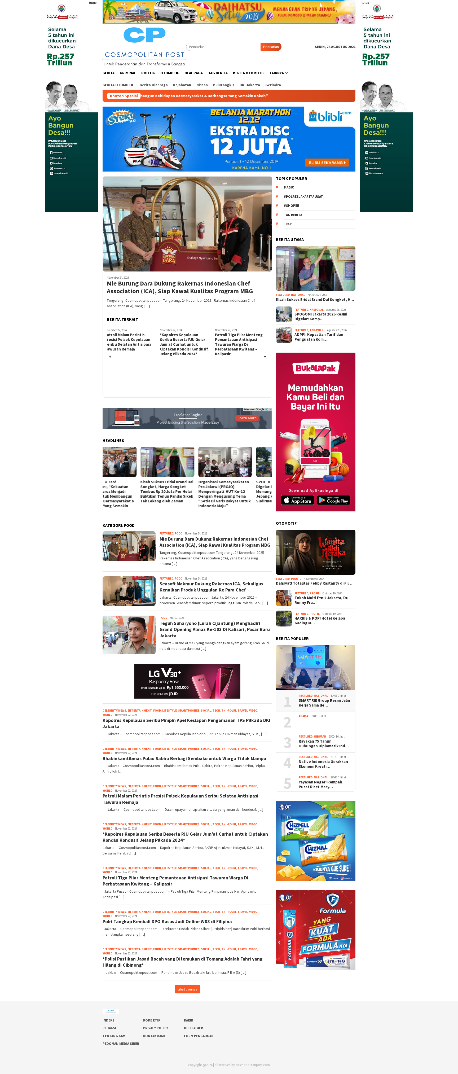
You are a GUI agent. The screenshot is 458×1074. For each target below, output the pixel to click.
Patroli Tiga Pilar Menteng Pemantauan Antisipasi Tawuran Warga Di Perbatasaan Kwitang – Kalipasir (186, 344)
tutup (92, 3)
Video (253, 710)
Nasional (298, 295)
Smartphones (189, 710)
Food (178, 533)
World (107, 715)
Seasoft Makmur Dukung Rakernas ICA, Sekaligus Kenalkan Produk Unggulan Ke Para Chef (242, 370)
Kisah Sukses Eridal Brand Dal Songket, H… (315, 299)
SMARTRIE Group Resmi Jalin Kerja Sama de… (324, 703)
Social (206, 710)
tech (288, 224)
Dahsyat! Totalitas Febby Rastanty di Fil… (314, 583)
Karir (188, 1020)
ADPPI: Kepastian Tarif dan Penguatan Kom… (318, 337)
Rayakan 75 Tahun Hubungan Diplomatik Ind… (324, 743)
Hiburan (320, 736)
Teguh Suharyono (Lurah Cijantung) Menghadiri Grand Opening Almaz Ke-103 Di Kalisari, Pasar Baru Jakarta (215, 629)
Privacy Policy (155, 1028)
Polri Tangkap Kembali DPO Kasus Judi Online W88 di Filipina (167, 921)
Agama (303, 716)
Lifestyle (169, 710)
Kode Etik (151, 1020)
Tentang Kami (114, 1036)
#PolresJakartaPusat (303, 196)
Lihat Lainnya (187, 989)
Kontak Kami (154, 1036)
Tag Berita (293, 215)
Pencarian (271, 46)
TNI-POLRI (228, 710)
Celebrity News (114, 710)
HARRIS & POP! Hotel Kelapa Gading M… (319, 620)
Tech (216, 710)
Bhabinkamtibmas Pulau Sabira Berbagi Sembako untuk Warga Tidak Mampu (184, 758)
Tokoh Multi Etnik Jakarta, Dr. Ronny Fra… (321, 600)
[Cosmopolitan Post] (144, 46)
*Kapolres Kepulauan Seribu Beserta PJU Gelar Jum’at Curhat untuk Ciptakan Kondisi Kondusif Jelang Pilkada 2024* (131, 344)
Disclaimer (193, 1028)
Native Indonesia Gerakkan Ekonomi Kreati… (323, 764)
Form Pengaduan (199, 1036)
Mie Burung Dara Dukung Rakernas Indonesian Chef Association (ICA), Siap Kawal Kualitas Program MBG (180, 287)
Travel (242, 710)
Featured (166, 533)
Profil (296, 579)
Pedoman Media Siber (121, 1043)
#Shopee (291, 205)
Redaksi (109, 1028)
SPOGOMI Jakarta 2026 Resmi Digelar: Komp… (320, 316)
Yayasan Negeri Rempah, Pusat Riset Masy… (321, 784)
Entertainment (139, 710)
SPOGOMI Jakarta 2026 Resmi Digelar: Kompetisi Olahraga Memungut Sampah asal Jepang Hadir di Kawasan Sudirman (244, 491)
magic (289, 187)
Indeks (108, 1020)
